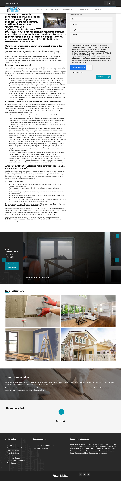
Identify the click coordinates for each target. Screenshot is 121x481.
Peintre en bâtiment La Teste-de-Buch (100, 449)
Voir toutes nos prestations (11, 265)
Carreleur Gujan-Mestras (98, 453)
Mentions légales (13, 458)
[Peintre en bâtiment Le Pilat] (88, 344)
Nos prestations (69, 10)
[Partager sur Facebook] (106, 3)
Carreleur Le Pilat (81, 453)
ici (87, 62)
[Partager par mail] (113, 3)
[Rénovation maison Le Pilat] (54, 20)
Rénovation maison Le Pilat (81, 444)
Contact (98, 10)
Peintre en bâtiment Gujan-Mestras (83, 451)
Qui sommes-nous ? (52, 10)
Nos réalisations (85, 10)
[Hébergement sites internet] (60, 479)
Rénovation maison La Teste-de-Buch (91, 446)
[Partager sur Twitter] (109, 3)
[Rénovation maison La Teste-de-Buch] (32, 344)
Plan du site (11, 463)
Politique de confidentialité (17, 460)
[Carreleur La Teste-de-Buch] (32, 311)
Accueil (39, 10)
